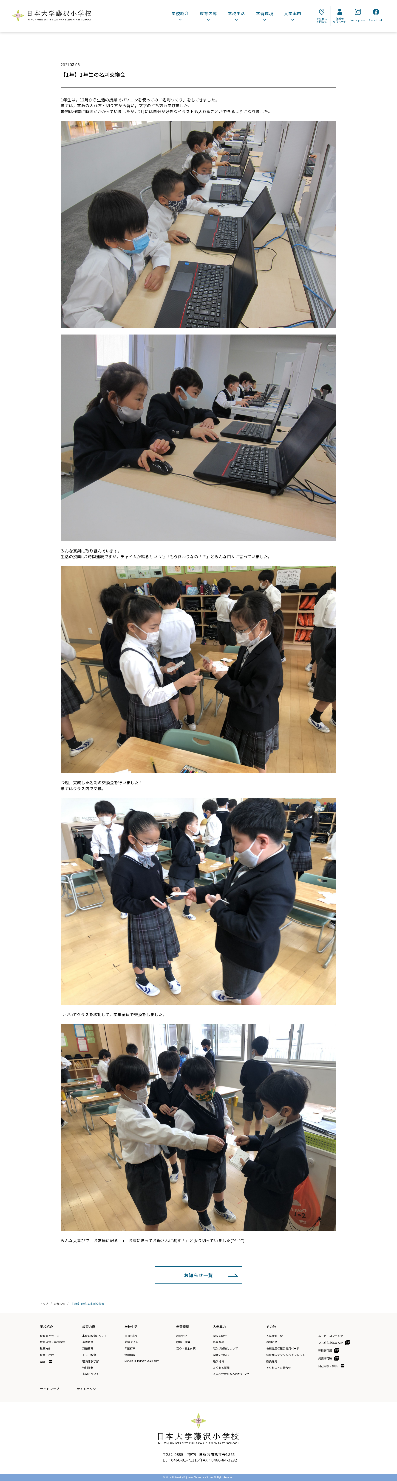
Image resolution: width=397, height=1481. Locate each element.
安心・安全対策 (186, 1348)
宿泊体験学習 (90, 1361)
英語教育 (87, 1348)
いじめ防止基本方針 (330, 1342)
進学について (90, 1373)
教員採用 (271, 1361)
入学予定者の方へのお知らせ (231, 1373)
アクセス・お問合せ (278, 1367)
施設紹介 (181, 1335)
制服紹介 (130, 1354)
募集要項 (218, 1342)
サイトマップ (49, 1389)
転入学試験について (225, 1348)
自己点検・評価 (327, 1366)
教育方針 (45, 1348)
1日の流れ (131, 1335)
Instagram (358, 20)
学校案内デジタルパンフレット (285, 1354)
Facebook (376, 20)
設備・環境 (183, 1342)
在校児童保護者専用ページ (282, 1348)
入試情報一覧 (274, 1335)
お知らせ (271, 1342)
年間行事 (130, 1348)
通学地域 (218, 1361)
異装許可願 (325, 1358)
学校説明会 (220, 1335)
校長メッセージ (49, 1335)
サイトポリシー (88, 1389)
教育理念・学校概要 (52, 1342)
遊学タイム (131, 1342)
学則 (42, 1362)
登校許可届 (325, 1350)
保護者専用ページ (339, 20)
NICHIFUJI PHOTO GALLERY (142, 1361)
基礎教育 (87, 1342)
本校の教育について (94, 1335)
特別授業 (87, 1367)
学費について (221, 1354)
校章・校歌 (47, 1354)
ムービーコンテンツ (330, 1335)
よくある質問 (221, 1367)
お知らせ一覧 (198, 1275)
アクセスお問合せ (321, 20)
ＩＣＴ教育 (89, 1354)
